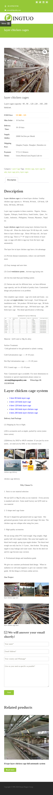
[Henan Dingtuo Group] (20, 17)
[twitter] (40, 3)
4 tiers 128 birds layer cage (20, 405)
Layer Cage (16, 169)
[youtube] (47, 3)
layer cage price (13, 172)
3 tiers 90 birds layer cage (19, 398)
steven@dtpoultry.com (14, 10)
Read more (10, 770)
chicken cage (29, 169)
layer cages (24, 172)
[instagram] (43, 3)
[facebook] (37, 3)
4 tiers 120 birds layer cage (20, 402)
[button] (44, 52)
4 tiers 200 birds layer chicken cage (23, 413)
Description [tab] (11, 180)
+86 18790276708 (12, 6)
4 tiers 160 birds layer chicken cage (23, 409)
